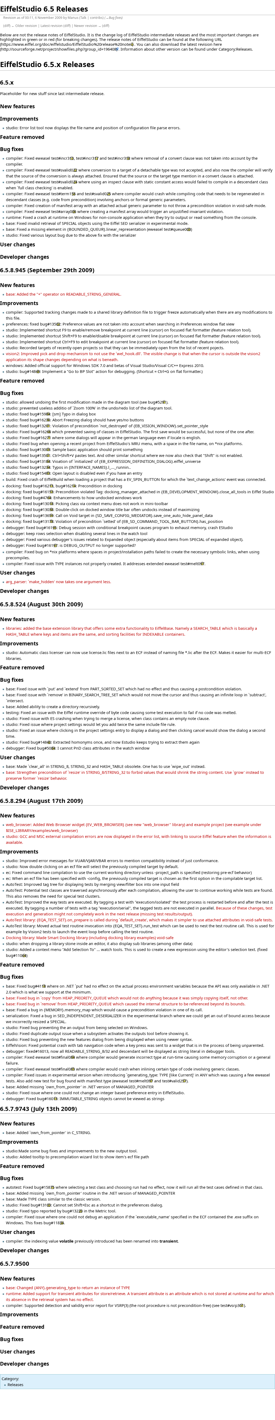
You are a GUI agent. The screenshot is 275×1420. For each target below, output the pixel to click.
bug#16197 (47, 545)
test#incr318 (119, 158)
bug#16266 (41, 431)
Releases (15, 1384)
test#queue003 (177, 229)
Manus (73, 17)
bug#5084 (46, 748)
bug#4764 (42, 497)
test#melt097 (192, 563)
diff (6, 25)
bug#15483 (40, 473)
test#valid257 (174, 1080)
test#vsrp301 (232, 1305)
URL (218, 39)
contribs (96, 17)
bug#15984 (40, 414)
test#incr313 (62, 158)
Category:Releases (235, 49)
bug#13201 (40, 425)
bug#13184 (40, 461)
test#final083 (63, 1069)
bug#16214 (66, 485)
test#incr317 (87, 158)
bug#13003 (40, 449)
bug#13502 (50, 324)
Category (10, 1378)
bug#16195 (46, 527)
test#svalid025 (98, 193)
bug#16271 (41, 437)
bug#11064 (16, 955)
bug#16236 (40, 419)
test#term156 (63, 193)
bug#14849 (30, 371)
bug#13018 (43, 503)
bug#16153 (43, 491)
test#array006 (63, 211)
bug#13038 (43, 509)
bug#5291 (157, 402)
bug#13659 (43, 515)
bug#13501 (40, 455)
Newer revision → (87, 25)
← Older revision (24, 25)
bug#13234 (40, 467)
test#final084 (63, 1057)
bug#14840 (41, 742)
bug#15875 (44, 1187)
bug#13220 (72, 1210)
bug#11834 (54, 1222)
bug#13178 (43, 521)
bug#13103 (41, 1205)
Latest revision (52, 25)
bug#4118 (37, 986)
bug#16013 (47, 1098)
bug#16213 (43, 485)
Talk (83, 17)
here (218, 44)
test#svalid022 (64, 170)
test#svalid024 (64, 181)
